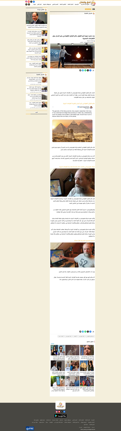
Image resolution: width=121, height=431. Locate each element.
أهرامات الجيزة (61, 336)
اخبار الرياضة (48, 420)
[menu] (29, 4)
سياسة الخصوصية (87, 427)
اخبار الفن (39, 4)
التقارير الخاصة (63, 4)
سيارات (47, 422)
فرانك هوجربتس (81, 336)
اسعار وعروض (41, 422)
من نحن (93, 427)
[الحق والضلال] (94, 9)
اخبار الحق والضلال (76, 422)
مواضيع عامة (36, 420)
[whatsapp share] (85, 70)
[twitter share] (88, 70)
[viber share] (83, 70)
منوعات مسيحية (55, 420)
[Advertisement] (72, 25)
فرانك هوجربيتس (68, 336)
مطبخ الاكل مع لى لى (58, 422)
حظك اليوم (86, 424)
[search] (26, 4)
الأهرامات (75, 336)
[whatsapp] (80, 70)
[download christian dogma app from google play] (60, 416)
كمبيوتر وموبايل (84, 422)
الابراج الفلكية (91, 424)
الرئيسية (77, 4)
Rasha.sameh (90, 41)
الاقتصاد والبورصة (91, 422)
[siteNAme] (87, 3)
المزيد (36, 112)
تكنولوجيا (51, 422)
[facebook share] (90, 70)
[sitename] (60, 405)
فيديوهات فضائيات (67, 422)
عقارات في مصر (35, 422)
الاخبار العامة (70, 4)
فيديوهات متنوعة (47, 4)
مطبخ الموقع (42, 420)
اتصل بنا (80, 427)
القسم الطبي (55, 4)
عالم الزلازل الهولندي (90, 336)
